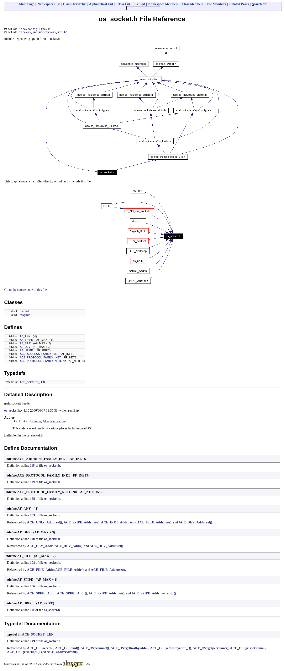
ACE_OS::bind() (67, 648)
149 (32, 641)
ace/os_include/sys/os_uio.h (43, 32)
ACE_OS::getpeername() (210, 648)
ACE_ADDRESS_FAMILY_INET (39, 354)
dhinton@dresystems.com (48, 421)
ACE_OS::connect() (95, 648)
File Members (216, 4)
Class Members (192, 4)
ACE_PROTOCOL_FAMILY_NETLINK (43, 361)
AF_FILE (25, 343)
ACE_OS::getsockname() (247, 648)
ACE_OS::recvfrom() (62, 652)
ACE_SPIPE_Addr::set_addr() (154, 593)
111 (32, 610)
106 (32, 586)
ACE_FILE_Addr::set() (154, 522)
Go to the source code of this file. (26, 289)
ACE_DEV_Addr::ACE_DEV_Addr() (54, 546)
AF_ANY (25, 336)
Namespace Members (163, 4)
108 (32, 562)
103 (32, 515)
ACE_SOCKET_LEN (32, 382)
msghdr (25, 311)
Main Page (26, 4)
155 (32, 498)
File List (139, 4)
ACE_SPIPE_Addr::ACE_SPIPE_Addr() (57, 593)
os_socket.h (12, 410)
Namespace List (48, 4)
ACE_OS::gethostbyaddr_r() (170, 648)
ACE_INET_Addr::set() (118, 522)
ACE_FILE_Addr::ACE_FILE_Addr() (55, 569)
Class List (123, 4)
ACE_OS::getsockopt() (23, 652)
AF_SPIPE (26, 339)
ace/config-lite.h (35, 29)
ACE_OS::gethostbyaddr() (129, 648)
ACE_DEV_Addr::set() (195, 522)
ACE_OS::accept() (40, 648)
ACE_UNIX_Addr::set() (44, 522)
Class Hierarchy (74, 4)
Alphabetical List (101, 4)
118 (32, 465)
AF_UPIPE (26, 350)
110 (32, 539)
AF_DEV (25, 346)
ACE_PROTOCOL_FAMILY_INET (40, 357)
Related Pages (239, 4)
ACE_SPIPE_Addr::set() (81, 522)
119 (32, 482)
